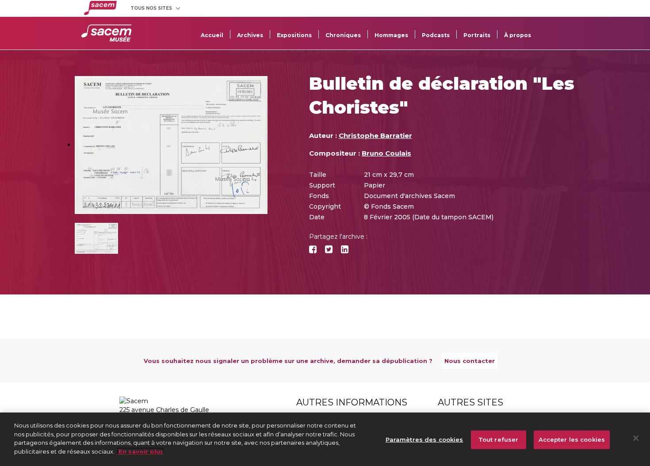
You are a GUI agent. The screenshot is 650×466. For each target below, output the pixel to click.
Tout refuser (498, 439)
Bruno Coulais (386, 153)
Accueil (212, 35)
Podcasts (436, 35)
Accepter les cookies (572, 439)
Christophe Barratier (375, 135)
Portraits (476, 35)
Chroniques (343, 35)
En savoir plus (140, 451)
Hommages (391, 35)
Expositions (294, 35)
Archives (250, 35)
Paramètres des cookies (424, 439)
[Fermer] (636, 438)
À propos (517, 35)
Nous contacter (469, 360)
